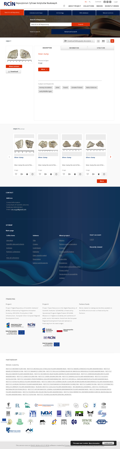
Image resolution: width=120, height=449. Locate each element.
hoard (65, 87)
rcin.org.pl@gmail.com (18, 209)
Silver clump (18, 157)
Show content (14, 66)
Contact (62, 278)
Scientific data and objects (15, 244)
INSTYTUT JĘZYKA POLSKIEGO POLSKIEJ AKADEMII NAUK (23, 381)
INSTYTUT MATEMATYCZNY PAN (16, 369)
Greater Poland (77, 87)
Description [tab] (47, 48)
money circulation (45, 87)
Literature (9, 240)
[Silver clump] (19, 54)
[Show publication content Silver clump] (27, 174)
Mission (61, 240)
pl (90, 2)
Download (14, 72)
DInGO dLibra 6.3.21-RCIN (40, 445)
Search (80, 24)
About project (74, 6)
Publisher (36, 252)
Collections (88, 6)
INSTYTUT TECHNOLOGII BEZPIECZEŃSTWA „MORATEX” (54, 394)
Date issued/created (40, 255)
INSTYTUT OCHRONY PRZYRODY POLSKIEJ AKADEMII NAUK (24, 384)
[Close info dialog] (103, 41)
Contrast (98, 2)
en (112, 41)
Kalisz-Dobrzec (91, 87)
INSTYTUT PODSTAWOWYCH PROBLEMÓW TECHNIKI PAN (61, 384)
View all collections (12, 258)
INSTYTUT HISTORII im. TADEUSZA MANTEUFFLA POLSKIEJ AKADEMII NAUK (85, 379)
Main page (10, 231)
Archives (9, 248)
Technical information (66, 252)
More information (94, 443)
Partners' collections (13, 252)
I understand (108, 443)
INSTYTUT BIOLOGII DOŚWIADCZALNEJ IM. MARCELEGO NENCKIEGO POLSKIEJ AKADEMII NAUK (75, 371)
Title (34, 240)
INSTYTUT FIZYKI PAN (29, 394)
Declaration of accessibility (68, 274)
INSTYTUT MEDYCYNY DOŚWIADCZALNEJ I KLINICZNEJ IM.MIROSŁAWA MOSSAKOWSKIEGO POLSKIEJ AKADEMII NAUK (77, 381)
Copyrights (63, 259)
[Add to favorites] (98, 41)
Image (40, 63)
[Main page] (64, 6)
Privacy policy (64, 270)
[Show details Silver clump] (32, 174)
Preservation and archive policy (70, 267)
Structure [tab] (101, 48)
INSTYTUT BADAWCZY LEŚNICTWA (35, 371)
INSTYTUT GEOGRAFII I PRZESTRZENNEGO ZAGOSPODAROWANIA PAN (39, 379)
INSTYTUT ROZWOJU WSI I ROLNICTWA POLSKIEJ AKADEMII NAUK (43, 392)
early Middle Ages (45, 91)
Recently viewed (112, 6)
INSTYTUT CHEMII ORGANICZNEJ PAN (50, 376)
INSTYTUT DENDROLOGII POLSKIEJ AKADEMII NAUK (78, 376)
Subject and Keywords (40, 263)
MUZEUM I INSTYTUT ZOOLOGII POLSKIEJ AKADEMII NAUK (54, 387)
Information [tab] (74, 48)
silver (57, 87)
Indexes (99, 6)
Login (116, 2)
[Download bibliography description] (21, 174)
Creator (35, 244)
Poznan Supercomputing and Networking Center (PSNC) (84, 445)
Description (37, 259)
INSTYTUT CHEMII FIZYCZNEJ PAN (27, 376)
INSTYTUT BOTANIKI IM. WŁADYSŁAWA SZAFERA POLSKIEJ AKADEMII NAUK (57, 374)
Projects (62, 248)
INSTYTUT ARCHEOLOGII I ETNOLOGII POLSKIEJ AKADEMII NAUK (47, 369)
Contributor (37, 248)
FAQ (60, 255)
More (102, 181)
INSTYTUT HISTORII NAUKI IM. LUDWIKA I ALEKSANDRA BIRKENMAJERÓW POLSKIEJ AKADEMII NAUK (58, 389)
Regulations (63, 263)
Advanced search (70, 32)
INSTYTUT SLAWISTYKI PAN (88, 384)
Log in (92, 239)
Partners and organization (68, 244)
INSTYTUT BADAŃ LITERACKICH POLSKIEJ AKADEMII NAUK (85, 369)
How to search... (35, 32)
